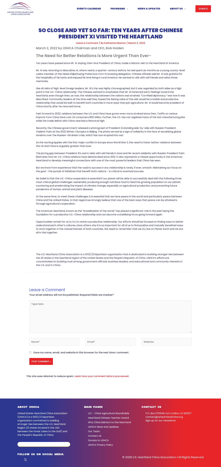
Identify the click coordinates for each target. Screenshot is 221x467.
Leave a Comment (87, 43)
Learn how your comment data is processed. (102, 376)
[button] (203, 8)
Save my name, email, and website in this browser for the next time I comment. (81, 352)
